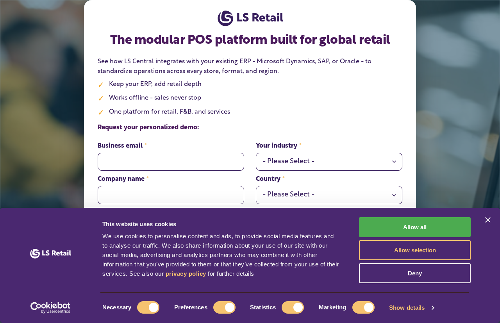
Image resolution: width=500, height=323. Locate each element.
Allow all (415, 227)
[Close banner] (488, 220)
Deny (415, 273)
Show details (407, 307)
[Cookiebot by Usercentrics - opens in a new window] (50, 308)
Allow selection (415, 250)
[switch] (224, 307)
